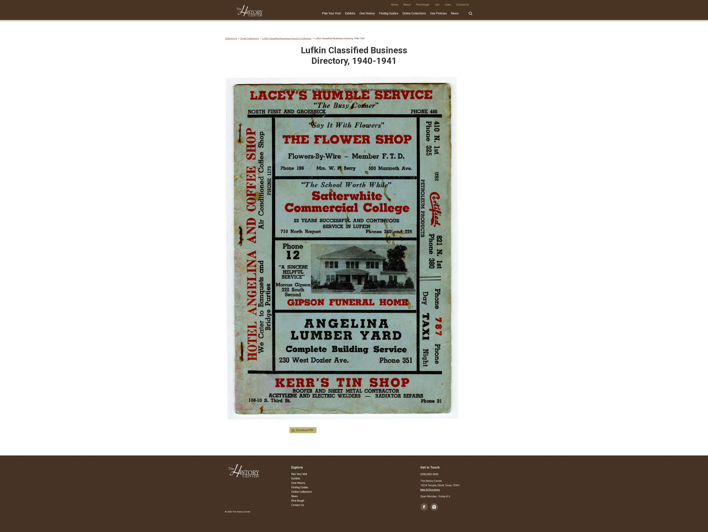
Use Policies (438, 13)
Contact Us (297, 505)
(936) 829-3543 (429, 474)
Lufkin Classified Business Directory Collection (286, 38)
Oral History (367, 13)
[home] (249, 9)
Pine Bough (297, 501)
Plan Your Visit (331, 13)
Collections (231, 38)
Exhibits (350, 13)
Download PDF (305, 430)
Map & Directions (430, 489)
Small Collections (249, 38)
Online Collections (414, 13)
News (455, 13)
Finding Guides (388, 13)
